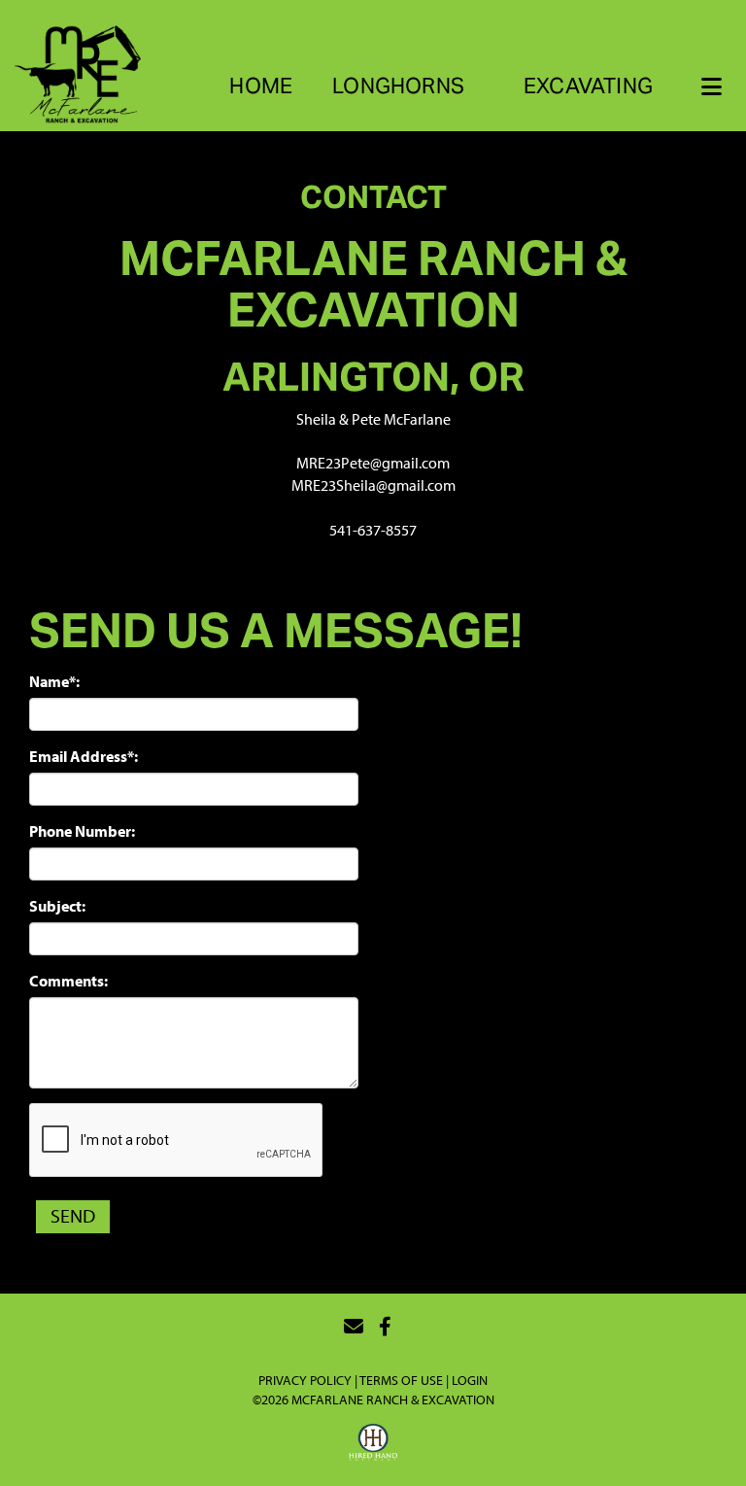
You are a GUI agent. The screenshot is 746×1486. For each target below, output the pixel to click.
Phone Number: (82, 831)
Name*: (54, 681)
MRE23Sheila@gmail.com (373, 485)
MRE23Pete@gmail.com (373, 462)
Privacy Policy (305, 1380)
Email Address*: (83, 756)
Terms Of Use (401, 1380)
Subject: (57, 906)
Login (470, 1380)
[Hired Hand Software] (373, 1445)
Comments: (68, 980)
